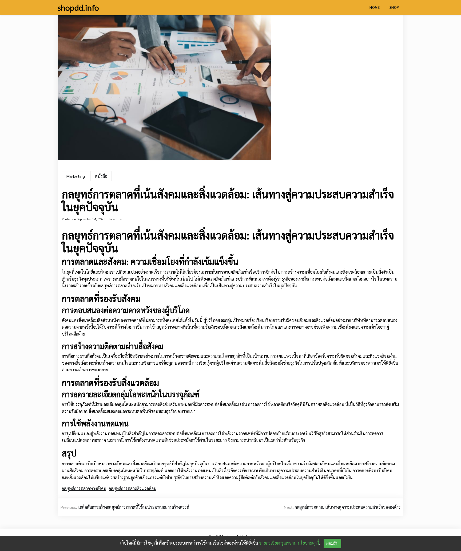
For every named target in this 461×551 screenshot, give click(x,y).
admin (117, 219)
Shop (394, 7)
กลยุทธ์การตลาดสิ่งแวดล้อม (132, 488)
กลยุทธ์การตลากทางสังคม (84, 488)
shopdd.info (78, 7)
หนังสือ (101, 176)
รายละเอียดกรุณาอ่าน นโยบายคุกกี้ (289, 543)
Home (374, 7)
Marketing (75, 176)
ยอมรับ (332, 543)
